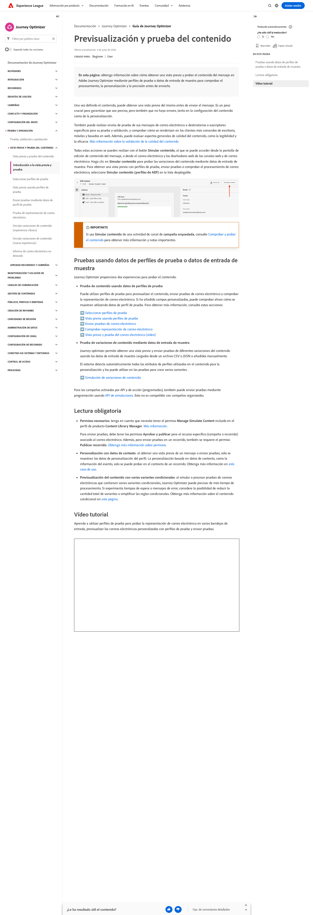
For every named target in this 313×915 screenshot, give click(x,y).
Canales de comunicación (23, 285)
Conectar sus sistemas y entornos (28, 353)
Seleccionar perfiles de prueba (106, 313)
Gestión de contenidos (21, 293)
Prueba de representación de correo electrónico (34, 215)
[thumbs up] (168, 909)
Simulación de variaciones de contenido (113, 377)
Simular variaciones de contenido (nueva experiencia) (32, 241)
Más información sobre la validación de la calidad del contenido (134, 141)
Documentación (85, 26)
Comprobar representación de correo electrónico (118, 329)
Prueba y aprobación (20, 130)
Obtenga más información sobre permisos (137, 445)
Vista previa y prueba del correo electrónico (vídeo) (120, 335)
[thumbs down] (178, 909)
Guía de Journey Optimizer (151, 26)
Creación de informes (21, 310)
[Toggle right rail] (255, 16)
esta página (110, 499)
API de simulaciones (119, 395)
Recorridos (15, 88)
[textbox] (31, 39)
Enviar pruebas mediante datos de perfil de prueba (33, 202)
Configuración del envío (23, 122)
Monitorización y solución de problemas (26, 275)
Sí (263, 36)
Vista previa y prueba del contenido (31, 147)
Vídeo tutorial (264, 83)
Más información (155, 426)
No (272, 36)
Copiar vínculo (285, 45)
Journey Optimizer (114, 26)
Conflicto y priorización (23, 113)
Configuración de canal (22, 336)
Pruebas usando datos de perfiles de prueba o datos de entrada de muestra (278, 64)
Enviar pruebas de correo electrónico (110, 323)
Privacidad (14, 370)
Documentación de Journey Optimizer (32, 63)
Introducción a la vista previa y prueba (32, 167)
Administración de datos (22, 327)
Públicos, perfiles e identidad (25, 302)
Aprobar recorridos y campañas (29, 265)
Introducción (16, 79)
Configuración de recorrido (25, 344)
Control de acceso (19, 361)
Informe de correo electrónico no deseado (32, 253)
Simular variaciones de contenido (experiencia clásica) (32, 228)
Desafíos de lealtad (19, 96)
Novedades (14, 71)
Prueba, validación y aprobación (28, 139)
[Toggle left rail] (57, 16)
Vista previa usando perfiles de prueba (111, 318)
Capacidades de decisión (22, 319)
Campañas (13, 105)
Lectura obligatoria (267, 75)
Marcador (265, 45)
